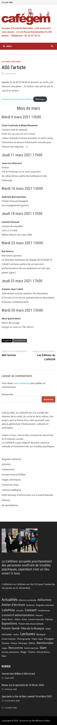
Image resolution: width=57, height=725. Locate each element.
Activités (6, 464)
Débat (17, 619)
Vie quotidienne (10, 505)
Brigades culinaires (11, 459)
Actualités (9, 599)
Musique (40, 634)
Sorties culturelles (10, 652)
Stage (23, 652)
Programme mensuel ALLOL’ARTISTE (17, 99)
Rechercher (7, 394)
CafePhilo (8, 610)
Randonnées (45, 643)
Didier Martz (7, 619)
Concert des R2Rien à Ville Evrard (18, 673)
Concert (31, 610)
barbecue (30, 605)
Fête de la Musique (32, 628)
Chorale (20, 610)
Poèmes (5, 643)
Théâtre (31, 652)
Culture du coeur (10, 484)
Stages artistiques (11, 479)
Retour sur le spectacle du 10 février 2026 (23, 685)
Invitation (7, 634)
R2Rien (32, 643)
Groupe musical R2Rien (13, 474)
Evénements (8, 469)
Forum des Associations (31, 623)
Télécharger (40, 99)
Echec (24, 619)
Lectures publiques (11, 61)
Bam (47, 720)
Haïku (48, 628)
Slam (43, 648)
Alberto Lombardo (27, 600)
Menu (9, 46)
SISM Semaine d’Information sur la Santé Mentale (27, 495)
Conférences (44, 610)
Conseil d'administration (18, 615)
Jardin (16, 634)
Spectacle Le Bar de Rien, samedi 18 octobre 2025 (27, 696)
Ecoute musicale (36, 619)
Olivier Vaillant (9, 638)
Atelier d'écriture (13, 605)
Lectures (27, 633)
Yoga (4, 655)
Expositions (9, 623)
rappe (4, 648)
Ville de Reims (43, 652)
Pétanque (22, 643)
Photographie (23, 638)
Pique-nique (37, 638)
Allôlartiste (20, 340)
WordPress (37, 720)
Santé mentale (31, 648)
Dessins (39, 615)
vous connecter (22, 383)
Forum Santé (11, 628)
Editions (6, 500)
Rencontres (15, 648)
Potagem (49, 638)
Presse (14, 643)
